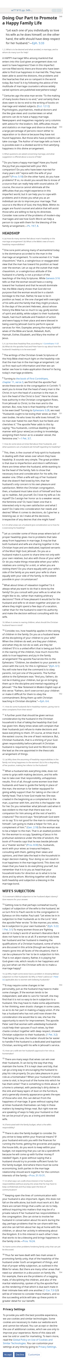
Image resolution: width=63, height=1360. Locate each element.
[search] (59, 3)
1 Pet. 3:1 (7, 929)
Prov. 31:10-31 (37, 1175)
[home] (4, 4)
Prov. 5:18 (17, 176)
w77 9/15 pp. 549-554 (22, 10)
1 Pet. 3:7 (26, 438)
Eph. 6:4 (44, 701)
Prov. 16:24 (29, 1241)
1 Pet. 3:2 (52, 1034)
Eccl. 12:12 (43, 106)
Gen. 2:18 (32, 827)
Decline (20, 1354)
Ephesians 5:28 (41, 410)
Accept (8, 1354)
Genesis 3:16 (53, 278)
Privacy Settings (47, 1346)
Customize (34, 1354)
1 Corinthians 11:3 (50, 343)
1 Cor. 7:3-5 (50, 1290)
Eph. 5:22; (53, 926)
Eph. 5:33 (38, 43)
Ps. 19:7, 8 (32, 226)
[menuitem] (4, 4)
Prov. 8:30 (32, 845)
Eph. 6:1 (54, 666)
